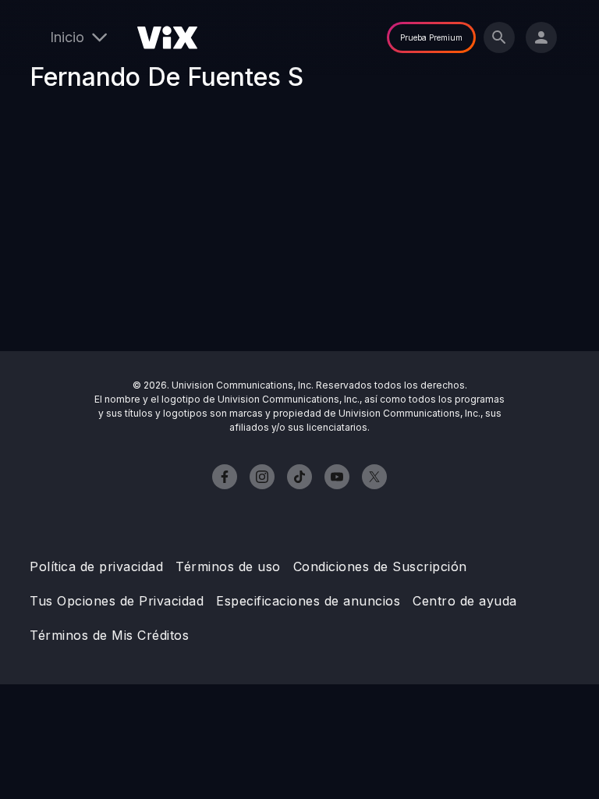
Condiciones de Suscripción (380, 566)
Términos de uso (228, 566)
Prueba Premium (431, 37)
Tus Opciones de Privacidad (117, 601)
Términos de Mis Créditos (109, 635)
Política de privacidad (96, 566)
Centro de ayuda (465, 601)
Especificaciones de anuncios (308, 601)
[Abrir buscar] (499, 37)
